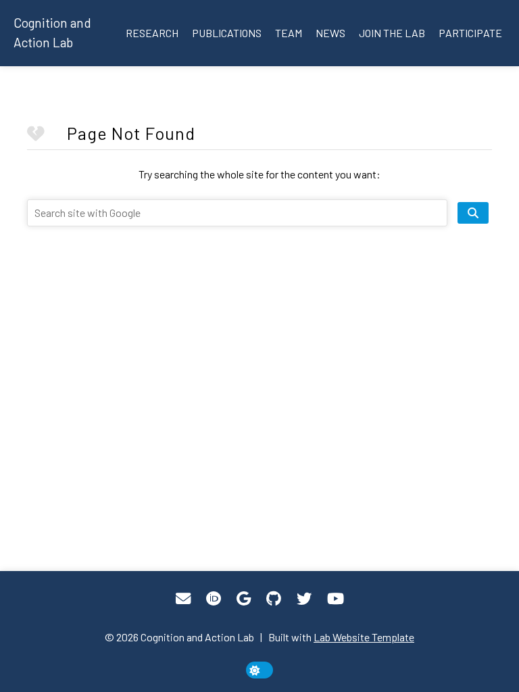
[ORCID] (213, 599)
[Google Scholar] (243, 599)
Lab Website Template (364, 637)
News (330, 32)
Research (152, 32)
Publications (227, 32)
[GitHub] (274, 599)
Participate (470, 32)
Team (288, 32)
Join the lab (392, 32)
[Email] (183, 599)
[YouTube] (335, 599)
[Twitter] (304, 599)
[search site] (473, 213)
